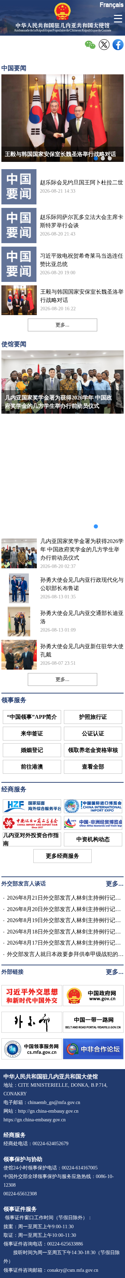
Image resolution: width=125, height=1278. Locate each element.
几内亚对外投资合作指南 (31, 839)
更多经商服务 (62, 856)
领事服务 (13, 700)
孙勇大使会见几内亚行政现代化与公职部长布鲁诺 (82, 584)
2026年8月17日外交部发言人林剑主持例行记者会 (64, 943)
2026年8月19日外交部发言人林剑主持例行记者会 (64, 921)
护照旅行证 (93, 717)
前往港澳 (32, 767)
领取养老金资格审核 (93, 750)
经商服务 (13, 789)
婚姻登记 (32, 750)
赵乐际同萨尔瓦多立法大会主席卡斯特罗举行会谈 (81, 221)
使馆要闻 (13, 344)
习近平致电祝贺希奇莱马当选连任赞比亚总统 (81, 260)
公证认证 (93, 733)
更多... (62, 325)
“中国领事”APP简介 (32, 717)
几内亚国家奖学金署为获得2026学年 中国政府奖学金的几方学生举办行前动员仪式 (82, 549)
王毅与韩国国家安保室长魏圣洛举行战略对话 (82, 296)
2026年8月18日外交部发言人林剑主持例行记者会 (64, 932)
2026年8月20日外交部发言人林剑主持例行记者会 (64, 910)
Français (112, 4)
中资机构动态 (93, 839)
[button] (96, 158)
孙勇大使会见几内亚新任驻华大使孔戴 (82, 650)
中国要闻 (13, 68)
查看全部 (93, 767)
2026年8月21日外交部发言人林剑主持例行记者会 (64, 898)
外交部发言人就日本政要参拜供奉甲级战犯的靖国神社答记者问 (65, 955)
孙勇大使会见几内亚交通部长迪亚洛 (82, 617)
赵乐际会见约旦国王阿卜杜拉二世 (81, 182)
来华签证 (32, 733)
